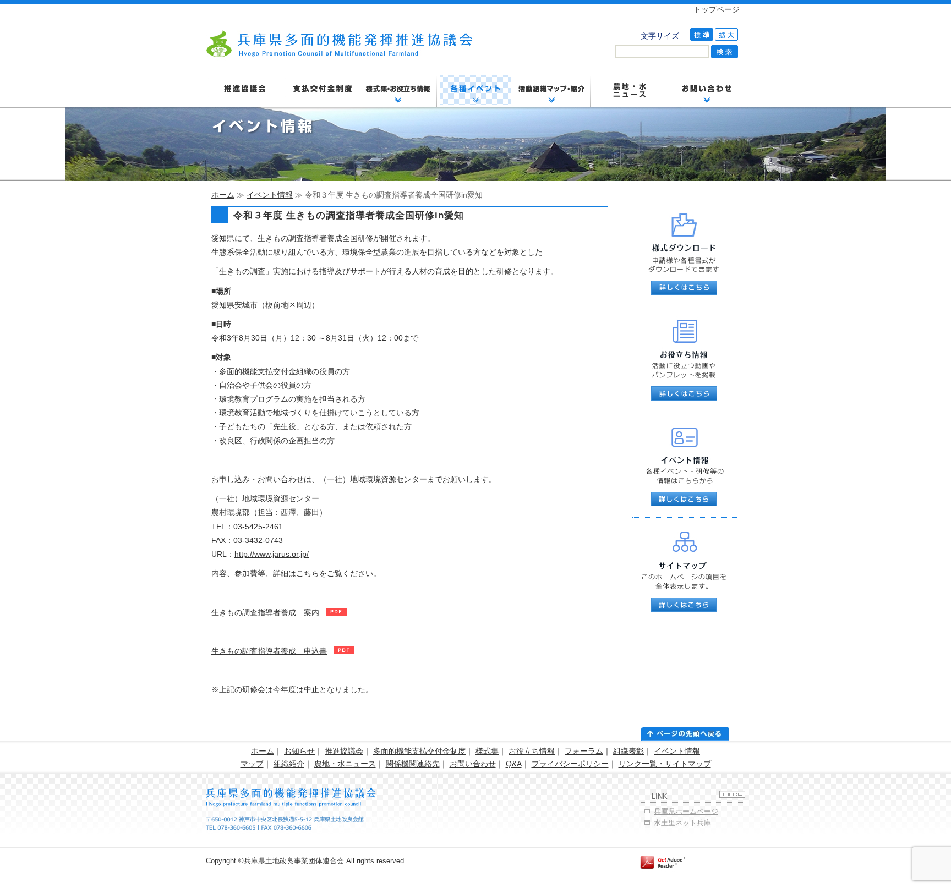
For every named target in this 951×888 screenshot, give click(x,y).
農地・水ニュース (345, 763)
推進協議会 (244, 91)
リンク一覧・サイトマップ (665, 763)
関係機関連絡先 (413, 763)
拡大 (726, 34)
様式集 (487, 751)
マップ (252, 763)
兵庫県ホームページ (686, 811)
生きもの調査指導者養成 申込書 (269, 650)
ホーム (222, 194)
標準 (701, 34)
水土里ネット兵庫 (682, 823)
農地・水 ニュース (629, 91)
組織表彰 (628, 751)
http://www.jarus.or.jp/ (271, 554)
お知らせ (299, 751)
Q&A (514, 763)
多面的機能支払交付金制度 (419, 751)
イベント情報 (270, 194)
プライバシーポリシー (570, 763)
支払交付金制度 (321, 91)
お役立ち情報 (532, 751)
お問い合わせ (473, 763)
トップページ (716, 9)
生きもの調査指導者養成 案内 (265, 612)
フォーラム (584, 751)
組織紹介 (289, 763)
